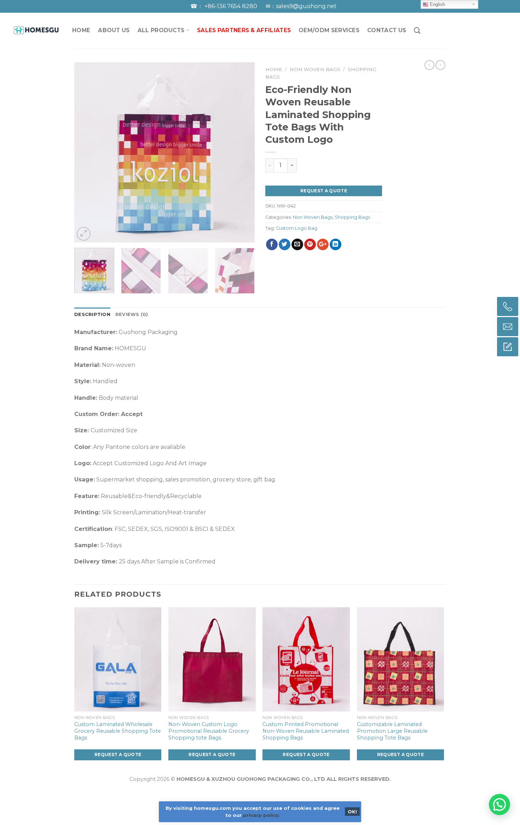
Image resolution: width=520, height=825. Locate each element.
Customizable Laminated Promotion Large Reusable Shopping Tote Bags (392, 731)
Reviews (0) (131, 314)
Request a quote (323, 190)
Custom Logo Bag (296, 228)
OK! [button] (352, 811)
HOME (81, 30)
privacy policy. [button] (261, 815)
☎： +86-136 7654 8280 (224, 6)
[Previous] (86, 152)
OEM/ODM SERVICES (329, 30)
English (436, 4)
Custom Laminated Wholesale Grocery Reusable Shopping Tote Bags (117, 731)
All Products (161, 30)
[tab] (92, 315)
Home (273, 69)
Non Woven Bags (315, 69)
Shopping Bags (352, 217)
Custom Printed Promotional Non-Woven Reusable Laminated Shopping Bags (305, 731)
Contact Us (386, 30)
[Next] (242, 152)
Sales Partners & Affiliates (244, 30)
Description (92, 314)
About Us (113, 30)
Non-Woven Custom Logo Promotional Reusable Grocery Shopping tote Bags (208, 731)
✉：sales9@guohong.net (301, 6)
